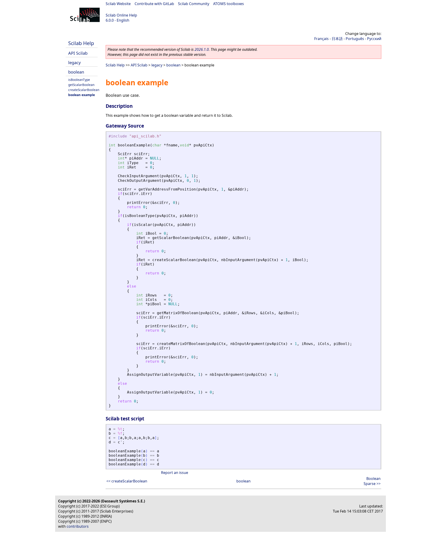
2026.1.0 (202, 49)
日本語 (337, 38)
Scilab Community (193, 3)
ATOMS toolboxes (228, 3)
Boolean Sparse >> (372, 481)
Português (355, 38)
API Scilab (78, 53)
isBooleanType (79, 79)
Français (321, 38)
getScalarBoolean (81, 85)
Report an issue (174, 472)
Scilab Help (81, 43)
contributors (78, 526)
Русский (374, 38)
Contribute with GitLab (154, 3)
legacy (74, 62)
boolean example (81, 95)
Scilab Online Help (121, 15)
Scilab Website (118, 3)
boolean (76, 72)
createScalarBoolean (83, 90)
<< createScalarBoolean (126, 481)
